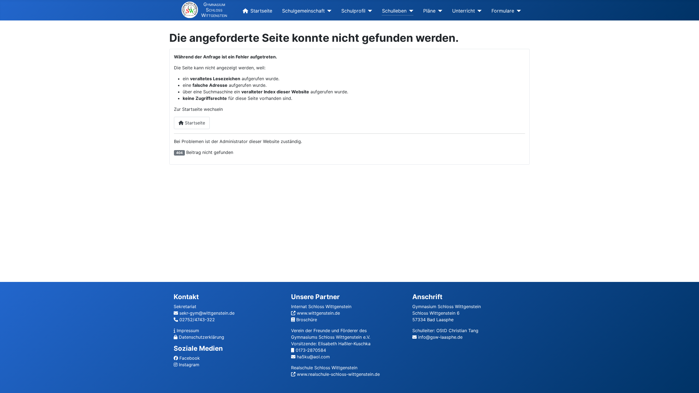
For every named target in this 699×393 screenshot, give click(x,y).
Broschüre (306, 319)
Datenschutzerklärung (201, 337)
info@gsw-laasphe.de (440, 337)
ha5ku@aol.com (313, 356)
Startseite (261, 11)
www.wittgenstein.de (318, 313)
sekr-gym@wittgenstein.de (207, 313)
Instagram (189, 364)
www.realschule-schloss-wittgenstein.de (338, 374)
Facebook (189, 358)
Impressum (188, 330)
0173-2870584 (311, 350)
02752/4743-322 (197, 319)
